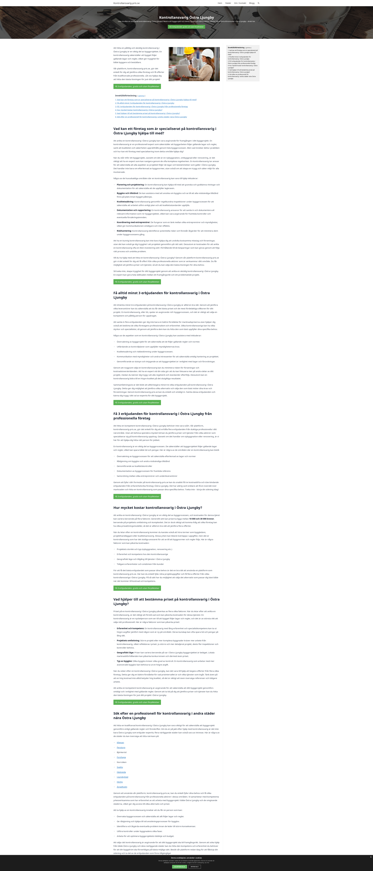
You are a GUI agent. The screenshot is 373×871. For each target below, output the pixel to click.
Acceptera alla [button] (179, 867)
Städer (228, 3)
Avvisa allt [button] (194, 867)
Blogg (251, 3)
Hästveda (121, 772)
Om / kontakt (240, 3)
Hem (220, 3)
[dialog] (186, 863)
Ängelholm (122, 786)
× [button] (371, 857)
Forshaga (121, 757)
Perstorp (121, 747)
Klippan (120, 742)
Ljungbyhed (122, 777)
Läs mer (207, 862)
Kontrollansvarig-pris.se (126, 3)
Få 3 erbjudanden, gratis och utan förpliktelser (186, 27)
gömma (141, 96)
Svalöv (120, 767)
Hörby (120, 781)
